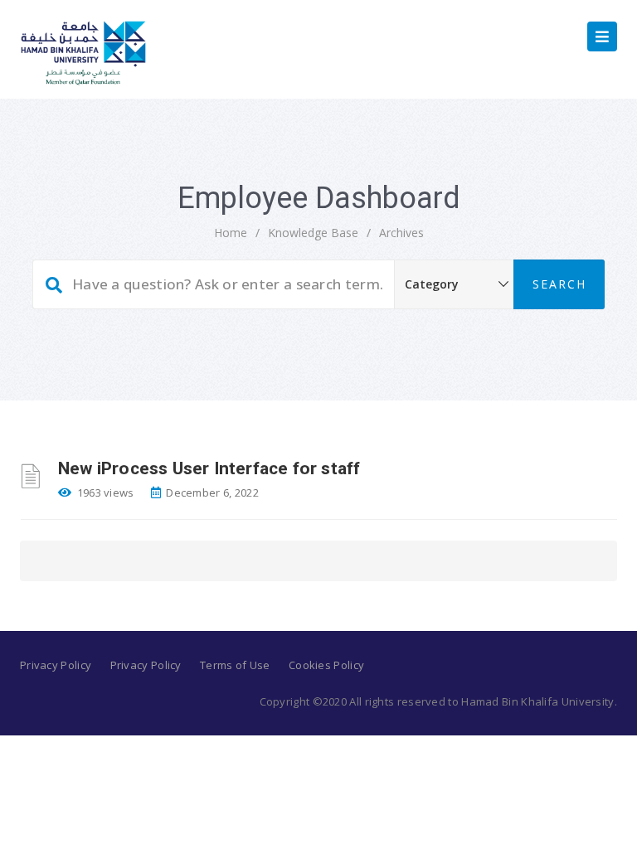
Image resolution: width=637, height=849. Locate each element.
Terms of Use (235, 664)
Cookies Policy (326, 664)
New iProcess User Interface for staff (209, 468)
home (230, 232)
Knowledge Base (313, 232)
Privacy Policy (55, 664)
